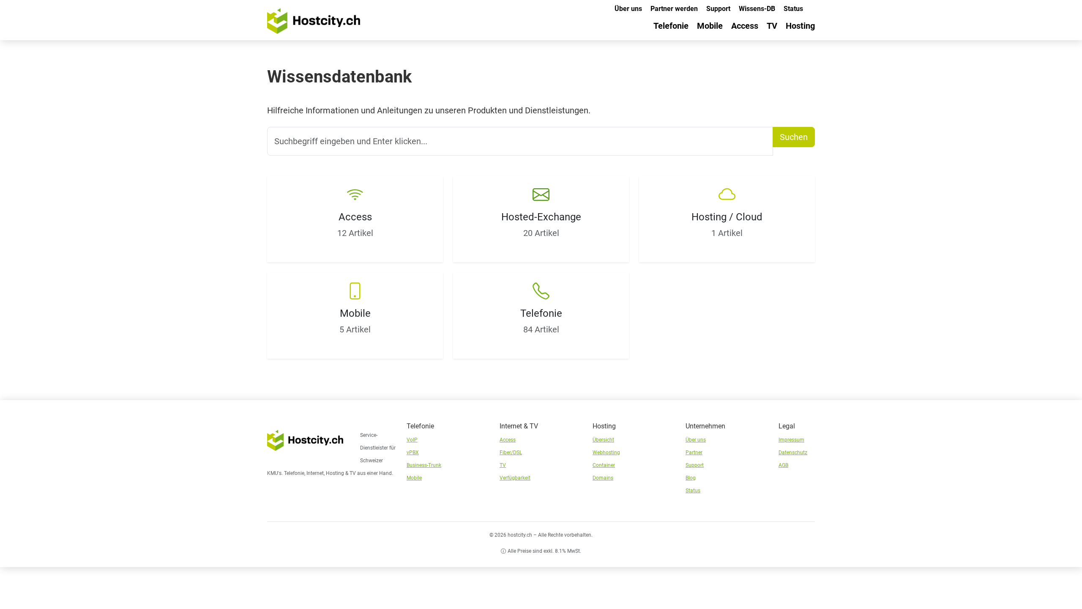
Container (604, 465)
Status (793, 9)
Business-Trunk (424, 465)
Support (718, 9)
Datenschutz (793, 452)
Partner (694, 452)
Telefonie (671, 26)
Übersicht (603, 440)
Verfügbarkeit (515, 478)
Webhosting (606, 452)
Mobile (710, 26)
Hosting (800, 26)
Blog (691, 478)
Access (744, 26)
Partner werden (674, 9)
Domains (603, 478)
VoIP (412, 440)
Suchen (794, 137)
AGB (783, 465)
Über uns (628, 9)
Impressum (791, 440)
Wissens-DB (757, 9)
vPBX (413, 452)
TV (772, 26)
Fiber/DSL (511, 452)
